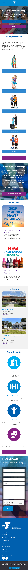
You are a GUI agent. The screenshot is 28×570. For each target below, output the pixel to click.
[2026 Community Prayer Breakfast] (13, 216)
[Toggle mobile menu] (4, 2)
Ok (10, 568)
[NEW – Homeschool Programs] (13, 257)
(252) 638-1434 (5, 343)
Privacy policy (16, 568)
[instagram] (6, 558)
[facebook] (3, 558)
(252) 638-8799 (5, 314)
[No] (26, 565)
